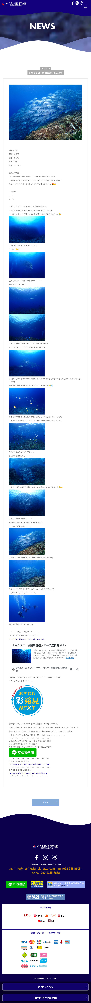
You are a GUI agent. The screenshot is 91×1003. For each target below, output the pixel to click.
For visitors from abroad (45, 997)
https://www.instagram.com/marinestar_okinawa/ (29, 764)
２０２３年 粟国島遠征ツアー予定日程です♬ (26, 639)
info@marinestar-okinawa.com (35, 868)
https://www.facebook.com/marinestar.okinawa (28, 773)
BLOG (45, 802)
